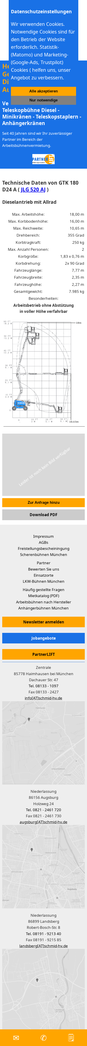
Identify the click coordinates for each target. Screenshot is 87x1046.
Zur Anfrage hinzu (44, 502)
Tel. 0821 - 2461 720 (43, 809)
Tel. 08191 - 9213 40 (43, 933)
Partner (43, 562)
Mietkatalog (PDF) (43, 595)
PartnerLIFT (43, 654)
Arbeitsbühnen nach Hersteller (43, 602)
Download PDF (43, 514)
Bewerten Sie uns (43, 569)
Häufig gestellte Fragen (43, 589)
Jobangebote (43, 638)
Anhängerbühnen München (43, 608)
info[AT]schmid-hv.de (43, 698)
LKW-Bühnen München (43, 581)
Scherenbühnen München (43, 554)
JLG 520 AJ (33, 189)
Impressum (43, 536)
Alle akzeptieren (43, 91)
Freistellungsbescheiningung (43, 548)
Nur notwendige (43, 100)
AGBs (43, 542)
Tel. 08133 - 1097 (43, 685)
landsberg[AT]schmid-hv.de (43, 945)
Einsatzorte (44, 575)
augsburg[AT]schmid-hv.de (43, 821)
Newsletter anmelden (43, 622)
